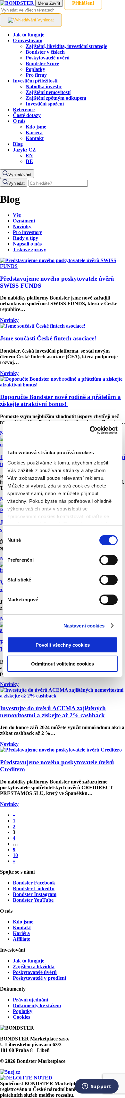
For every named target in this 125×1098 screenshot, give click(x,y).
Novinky (9, 320)
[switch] (108, 560)
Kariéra (21, 933)
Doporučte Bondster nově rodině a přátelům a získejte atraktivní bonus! (60, 400)
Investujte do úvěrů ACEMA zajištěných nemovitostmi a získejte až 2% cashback (53, 712)
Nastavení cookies (84, 625)
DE (29, 161)
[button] (24, 149)
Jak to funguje (28, 960)
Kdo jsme (23, 921)
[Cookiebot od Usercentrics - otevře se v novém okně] (90, 430)
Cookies (21, 1017)
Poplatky (22, 1011)
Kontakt (22, 927)
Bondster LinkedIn (33, 888)
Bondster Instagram (34, 894)
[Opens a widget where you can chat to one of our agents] (96, 1087)
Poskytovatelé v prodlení (39, 978)
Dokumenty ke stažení (37, 1005)
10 (15, 855)
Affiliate (21, 939)
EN (29, 155)
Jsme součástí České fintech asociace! (48, 338)
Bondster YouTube (33, 900)
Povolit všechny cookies (63, 645)
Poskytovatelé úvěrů (35, 972)
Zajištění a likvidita (33, 966)
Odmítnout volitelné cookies (62, 663)
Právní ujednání (30, 999)
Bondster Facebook (34, 882)
